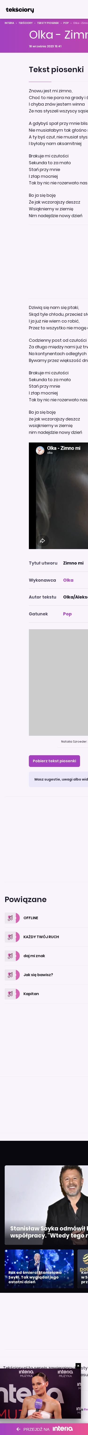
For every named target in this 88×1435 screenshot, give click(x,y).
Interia (9, 23)
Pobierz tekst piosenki (54, 761)
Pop (66, 23)
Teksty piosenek (48, 23)
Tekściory (26, 23)
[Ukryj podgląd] (78, 1365)
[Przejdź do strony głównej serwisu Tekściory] (20, 9)
